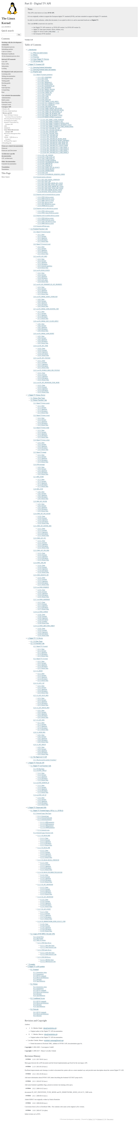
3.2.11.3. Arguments (42, 532)
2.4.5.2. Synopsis (41, 288)
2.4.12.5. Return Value (43, 380)
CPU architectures (7, 158)
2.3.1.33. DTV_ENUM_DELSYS (45, 169)
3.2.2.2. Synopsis (41, 419)
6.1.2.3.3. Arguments (45, 866)
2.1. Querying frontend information (41, 67)
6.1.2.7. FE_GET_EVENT (44, 909)
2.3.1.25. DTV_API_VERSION (45, 155)
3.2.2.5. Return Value (42, 425)
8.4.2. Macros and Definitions (41, 1014)
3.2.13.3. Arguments (42, 556)
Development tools (7, 78)
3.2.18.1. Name (41, 614)
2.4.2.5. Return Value (42, 253)
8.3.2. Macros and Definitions (41, 1003)
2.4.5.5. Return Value (42, 294)
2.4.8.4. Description (42, 329)
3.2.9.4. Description (42, 509)
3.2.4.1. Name (40, 442)
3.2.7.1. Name (40, 479)
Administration (6, 98)
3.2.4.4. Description (42, 447)
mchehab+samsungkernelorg (53, 1040)
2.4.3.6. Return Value (42, 267)
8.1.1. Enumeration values (40, 972)
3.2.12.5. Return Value (43, 547)
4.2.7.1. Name (40, 722)
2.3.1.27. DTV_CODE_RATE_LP (46, 158)
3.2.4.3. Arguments (42, 446)
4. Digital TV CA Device (35, 638)
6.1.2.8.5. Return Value (46, 931)
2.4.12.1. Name (41, 373)
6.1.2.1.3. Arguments (45, 841)
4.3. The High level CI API (38, 757)
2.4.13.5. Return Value (43, 392)
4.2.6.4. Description (42, 715)
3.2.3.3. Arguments (42, 433)
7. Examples (31, 964)
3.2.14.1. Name (41, 565)
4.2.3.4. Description (42, 678)
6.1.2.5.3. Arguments (45, 890)
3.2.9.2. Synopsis (41, 505)
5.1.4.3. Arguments (42, 801)
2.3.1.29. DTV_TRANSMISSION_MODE (48, 162)
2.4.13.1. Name (41, 385)
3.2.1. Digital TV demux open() (41, 403)
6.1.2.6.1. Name (44, 899)
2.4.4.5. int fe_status (42, 280)
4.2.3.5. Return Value (42, 680)
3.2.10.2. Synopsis (42, 518)
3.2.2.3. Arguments (42, 421)
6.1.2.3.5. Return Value (46, 869)
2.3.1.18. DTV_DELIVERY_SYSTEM (47, 106)
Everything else (7, 143)
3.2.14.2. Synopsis (42, 567)
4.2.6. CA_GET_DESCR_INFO (41, 707)
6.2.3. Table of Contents (39, 940)
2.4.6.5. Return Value (42, 306)
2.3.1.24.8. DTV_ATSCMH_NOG (48, 132)
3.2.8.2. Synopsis (41, 493)
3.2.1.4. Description (42, 411)
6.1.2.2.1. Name (44, 850)
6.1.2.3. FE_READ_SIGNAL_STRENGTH (48, 860)
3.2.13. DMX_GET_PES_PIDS (41, 550)
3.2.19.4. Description (42, 633)
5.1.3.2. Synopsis (41, 787)
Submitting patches (7, 49)
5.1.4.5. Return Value (42, 804)
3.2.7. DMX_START (38, 476)
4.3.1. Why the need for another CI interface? (44, 760)
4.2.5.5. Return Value (42, 705)
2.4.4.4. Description (42, 278)
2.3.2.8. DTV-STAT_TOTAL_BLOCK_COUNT (49, 191)
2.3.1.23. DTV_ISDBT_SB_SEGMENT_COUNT (49, 115)
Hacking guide (6, 83)
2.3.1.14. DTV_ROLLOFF (44, 99)
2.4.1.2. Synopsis (41, 236)
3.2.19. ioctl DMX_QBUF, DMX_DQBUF (44, 625)
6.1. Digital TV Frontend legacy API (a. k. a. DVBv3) (46, 810)
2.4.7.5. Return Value (42, 318)
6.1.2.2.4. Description (45, 855)
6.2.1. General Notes (38, 936)
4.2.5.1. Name (40, 698)
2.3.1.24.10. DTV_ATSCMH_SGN (49, 135)
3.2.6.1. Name (40, 467)
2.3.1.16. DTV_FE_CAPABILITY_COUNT (48, 103)
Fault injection (6, 87)
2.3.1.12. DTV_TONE (43, 96)
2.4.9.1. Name (40, 336)
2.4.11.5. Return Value (43, 367)
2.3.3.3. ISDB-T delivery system (45, 200)
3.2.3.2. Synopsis (41, 432)
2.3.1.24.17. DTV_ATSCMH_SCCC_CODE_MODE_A (54, 147)
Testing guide (6, 81)
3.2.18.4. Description (42, 619)
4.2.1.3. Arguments (42, 652)
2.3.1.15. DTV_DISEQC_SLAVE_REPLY (48, 101)
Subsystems (5, 66)
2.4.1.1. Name (40, 234)
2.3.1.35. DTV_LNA (42, 172)
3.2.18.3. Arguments (42, 618)
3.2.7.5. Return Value (42, 486)
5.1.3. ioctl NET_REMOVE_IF (41, 782)
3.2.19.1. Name (41, 628)
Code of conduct (7, 51)
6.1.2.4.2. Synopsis (45, 876)
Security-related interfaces (10, 111)
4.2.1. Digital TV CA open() (40, 646)
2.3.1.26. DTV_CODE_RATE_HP (46, 157)
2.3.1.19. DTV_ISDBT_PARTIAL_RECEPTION (49, 108)
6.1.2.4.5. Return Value (46, 882)
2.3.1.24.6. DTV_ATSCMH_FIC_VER (50, 128)
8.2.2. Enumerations (38, 988)
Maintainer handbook (8, 54)
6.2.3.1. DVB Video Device (44, 943)
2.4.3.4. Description (42, 264)
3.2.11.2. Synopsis (42, 530)
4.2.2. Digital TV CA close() (40, 658)
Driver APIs (5, 64)
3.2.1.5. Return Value (42, 412)
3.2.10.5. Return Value (43, 523)
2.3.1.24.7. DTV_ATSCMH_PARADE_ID (51, 130)
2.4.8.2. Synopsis (41, 325)
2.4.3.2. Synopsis (41, 260)
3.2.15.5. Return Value (43, 584)
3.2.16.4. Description (42, 595)
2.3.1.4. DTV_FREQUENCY (44, 82)
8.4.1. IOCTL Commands (39, 1012)
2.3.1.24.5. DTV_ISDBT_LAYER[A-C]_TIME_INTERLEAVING (56, 126)
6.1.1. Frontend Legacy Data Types (42, 813)
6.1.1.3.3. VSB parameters (47, 825)
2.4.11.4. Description (42, 366)
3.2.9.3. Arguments (42, 507)
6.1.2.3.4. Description (45, 868)
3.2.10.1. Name (41, 516)
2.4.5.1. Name (40, 287)
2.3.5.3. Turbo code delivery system (46, 221)
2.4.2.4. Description (42, 252)
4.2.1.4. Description (42, 654)
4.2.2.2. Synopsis (41, 663)
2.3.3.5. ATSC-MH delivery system (46, 204)
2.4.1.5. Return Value (42, 241)
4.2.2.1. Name (40, 661)
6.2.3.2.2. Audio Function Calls (48, 954)
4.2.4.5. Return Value (42, 692)
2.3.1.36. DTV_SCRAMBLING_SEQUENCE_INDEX (51, 174)
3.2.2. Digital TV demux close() (41, 415)
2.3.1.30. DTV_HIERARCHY (44, 164)
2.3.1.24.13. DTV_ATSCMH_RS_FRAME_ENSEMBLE (54, 140)
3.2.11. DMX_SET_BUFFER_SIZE (42, 526)
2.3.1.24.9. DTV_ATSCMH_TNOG (49, 133)
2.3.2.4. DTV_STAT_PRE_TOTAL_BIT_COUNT (50, 185)
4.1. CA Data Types (36, 641)
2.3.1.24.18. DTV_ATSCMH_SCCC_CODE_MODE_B (54, 149)
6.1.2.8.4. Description (45, 929)
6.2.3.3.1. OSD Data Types (47, 959)
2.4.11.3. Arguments (42, 364)
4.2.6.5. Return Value (42, 717)
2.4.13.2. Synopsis (42, 387)
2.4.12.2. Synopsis (42, 374)
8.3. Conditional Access (37, 998)
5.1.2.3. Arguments (42, 776)
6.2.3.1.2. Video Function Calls (48, 947)
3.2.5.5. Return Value (42, 462)
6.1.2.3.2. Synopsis (45, 864)
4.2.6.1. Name (40, 710)
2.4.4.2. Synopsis (41, 274)
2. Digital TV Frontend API (36, 64)
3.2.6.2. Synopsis (41, 469)
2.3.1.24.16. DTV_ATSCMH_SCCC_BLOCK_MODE (54, 145)
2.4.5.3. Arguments (42, 290)
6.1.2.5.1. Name (44, 887)
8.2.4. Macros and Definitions (41, 992)
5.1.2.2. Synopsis (41, 775)
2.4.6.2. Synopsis (41, 301)
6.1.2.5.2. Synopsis (45, 889)
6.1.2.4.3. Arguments (45, 878)
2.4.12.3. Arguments (42, 376)
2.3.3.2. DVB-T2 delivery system (45, 198)
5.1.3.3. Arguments (42, 789)
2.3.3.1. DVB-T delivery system (45, 197)
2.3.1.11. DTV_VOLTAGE (44, 94)
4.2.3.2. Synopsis (41, 675)
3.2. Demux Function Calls (38, 400)
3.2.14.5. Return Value (43, 572)
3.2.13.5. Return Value (43, 560)
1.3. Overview (34, 57)
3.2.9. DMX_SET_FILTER (40, 501)
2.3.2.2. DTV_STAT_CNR (44, 181)
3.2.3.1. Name (40, 430)
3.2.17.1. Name (41, 602)
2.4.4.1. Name (40, 273)
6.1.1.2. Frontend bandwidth (44, 818)
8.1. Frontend (34, 969)
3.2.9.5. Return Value (42, 511)
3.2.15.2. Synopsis (42, 579)
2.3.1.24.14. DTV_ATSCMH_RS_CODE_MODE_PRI (54, 142)
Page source (110, 1119)
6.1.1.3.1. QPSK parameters (47, 822)
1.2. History (34, 55)
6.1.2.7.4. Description (45, 917)
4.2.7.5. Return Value (42, 729)
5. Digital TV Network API (36, 763)
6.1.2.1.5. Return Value (46, 845)
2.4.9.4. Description (42, 341)
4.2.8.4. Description (42, 740)
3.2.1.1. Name (40, 405)
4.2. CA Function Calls (37, 643)
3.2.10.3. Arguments (42, 519)
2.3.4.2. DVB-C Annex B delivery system (47, 213)
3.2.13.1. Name (41, 553)
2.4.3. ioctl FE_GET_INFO (40, 256)
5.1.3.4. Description (42, 790)
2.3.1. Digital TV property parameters (42, 74)
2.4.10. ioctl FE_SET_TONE (40, 345)
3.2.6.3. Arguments (42, 470)
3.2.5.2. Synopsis (41, 456)
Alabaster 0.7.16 (101, 1119)
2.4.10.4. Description (42, 353)
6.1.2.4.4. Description (45, 880)
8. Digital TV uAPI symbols (36, 966)
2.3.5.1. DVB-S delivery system (45, 218)
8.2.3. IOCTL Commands (39, 990)
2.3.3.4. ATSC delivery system (45, 202)
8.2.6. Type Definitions (39, 995)
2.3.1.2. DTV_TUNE (42, 79)
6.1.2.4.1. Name (44, 875)
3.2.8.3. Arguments (42, 495)
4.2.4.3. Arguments (42, 689)
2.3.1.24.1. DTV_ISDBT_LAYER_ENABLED (52, 119)
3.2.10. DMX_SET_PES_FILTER (41, 513)
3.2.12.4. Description (42, 546)
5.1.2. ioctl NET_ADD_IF (39, 770)
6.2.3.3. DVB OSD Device (44, 957)
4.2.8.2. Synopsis (41, 736)
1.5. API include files (36, 61)
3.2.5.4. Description (42, 460)
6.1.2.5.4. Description (45, 892)
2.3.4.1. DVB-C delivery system (45, 211)
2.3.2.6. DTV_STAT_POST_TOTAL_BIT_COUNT (50, 188)
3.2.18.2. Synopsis (42, 616)
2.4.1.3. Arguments (42, 238)
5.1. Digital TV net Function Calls (40, 766)
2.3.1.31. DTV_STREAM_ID (44, 165)
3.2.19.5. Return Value (43, 635)
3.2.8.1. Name (40, 491)
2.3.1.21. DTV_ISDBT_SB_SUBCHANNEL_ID (49, 112)
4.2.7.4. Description (42, 728)
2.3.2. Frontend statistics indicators (42, 177)
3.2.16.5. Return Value (43, 597)
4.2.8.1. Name (40, 735)
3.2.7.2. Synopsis (41, 481)
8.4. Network (34, 1009)
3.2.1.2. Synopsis (41, 407)
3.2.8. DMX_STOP (38, 489)
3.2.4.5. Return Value (42, 449)
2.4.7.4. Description (42, 316)
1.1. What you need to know (39, 53)
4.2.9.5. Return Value (42, 754)
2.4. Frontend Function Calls (39, 229)
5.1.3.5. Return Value (42, 792)
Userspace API (6, 107)
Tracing (4, 85)
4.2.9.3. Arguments (42, 750)
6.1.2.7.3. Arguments (45, 915)
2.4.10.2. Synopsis (42, 350)
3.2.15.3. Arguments (42, 581)
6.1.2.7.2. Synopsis (45, 913)
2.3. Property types (36, 71)
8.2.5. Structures (37, 993)
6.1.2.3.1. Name (44, 862)
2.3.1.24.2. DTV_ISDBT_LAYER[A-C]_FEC (51, 121)
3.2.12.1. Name (41, 540)
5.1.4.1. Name (40, 797)
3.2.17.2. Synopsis (42, 604)
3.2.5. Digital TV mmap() (39, 452)
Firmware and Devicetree (9, 150)
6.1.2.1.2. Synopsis (45, 840)
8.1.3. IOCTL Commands (39, 976)
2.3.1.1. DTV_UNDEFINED (44, 77)
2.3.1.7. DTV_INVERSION (44, 87)
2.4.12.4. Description (42, 378)
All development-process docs (11, 56)
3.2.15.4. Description (42, 583)
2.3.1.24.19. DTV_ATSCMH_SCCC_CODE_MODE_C (54, 151)
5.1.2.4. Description (42, 778)
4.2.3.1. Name (40, 673)
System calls (6, 109)
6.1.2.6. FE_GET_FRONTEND (45, 897)
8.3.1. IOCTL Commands (39, 1001)
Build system (5, 100)
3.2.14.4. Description (42, 570)
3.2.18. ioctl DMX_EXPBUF (40, 612)
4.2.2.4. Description (42, 666)
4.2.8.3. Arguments (42, 738)
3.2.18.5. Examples (42, 621)
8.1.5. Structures (37, 979)
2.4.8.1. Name (40, 324)
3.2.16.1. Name (41, 590)
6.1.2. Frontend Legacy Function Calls (43, 832)
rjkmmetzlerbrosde (49, 1028)
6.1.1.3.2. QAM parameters (47, 824)
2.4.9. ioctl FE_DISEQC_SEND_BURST (43, 333)
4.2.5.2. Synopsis (41, 700)
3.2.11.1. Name (41, 528)
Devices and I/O (7, 113)
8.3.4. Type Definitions (39, 1006)
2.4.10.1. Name (41, 348)
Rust (3, 92)
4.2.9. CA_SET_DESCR (39, 744)
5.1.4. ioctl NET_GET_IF (39, 795)
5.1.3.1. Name (40, 785)
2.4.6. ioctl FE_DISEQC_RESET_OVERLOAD (45, 296)
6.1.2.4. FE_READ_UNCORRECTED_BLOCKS (49, 872)
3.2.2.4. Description (42, 423)
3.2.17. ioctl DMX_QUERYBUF (41, 599)
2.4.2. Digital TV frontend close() (41, 244)
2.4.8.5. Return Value (42, 330)
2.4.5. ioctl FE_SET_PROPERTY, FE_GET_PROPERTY (47, 284)
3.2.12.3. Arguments (42, 544)
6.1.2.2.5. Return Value (46, 857)
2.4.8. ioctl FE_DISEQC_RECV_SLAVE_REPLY (45, 321)
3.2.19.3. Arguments (42, 632)
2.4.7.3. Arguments (42, 315)
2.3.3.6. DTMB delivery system (45, 205)
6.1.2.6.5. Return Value (46, 906)
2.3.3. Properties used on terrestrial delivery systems (46, 194)
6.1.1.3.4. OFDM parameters (47, 827)
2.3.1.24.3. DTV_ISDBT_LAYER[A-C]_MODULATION (54, 123)
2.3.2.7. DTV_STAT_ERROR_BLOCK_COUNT (49, 190)
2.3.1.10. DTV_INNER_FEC (44, 92)
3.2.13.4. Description (42, 558)
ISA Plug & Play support (10, 141)
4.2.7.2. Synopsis (41, 724)
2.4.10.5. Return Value (43, 355)
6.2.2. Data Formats (38, 938)
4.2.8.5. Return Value (42, 742)
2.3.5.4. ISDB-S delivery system (45, 223)
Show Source (6, 177)
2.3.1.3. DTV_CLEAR (43, 80)
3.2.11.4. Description (42, 533)
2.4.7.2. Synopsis (41, 313)
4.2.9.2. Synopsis (41, 749)
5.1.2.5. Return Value (42, 780)
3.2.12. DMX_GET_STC (39, 538)
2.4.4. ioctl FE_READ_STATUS (41, 270)
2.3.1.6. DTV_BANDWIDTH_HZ (45, 86)
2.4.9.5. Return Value (42, 343)
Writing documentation (8, 76)
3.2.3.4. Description (42, 435)
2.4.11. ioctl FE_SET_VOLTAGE (41, 358)
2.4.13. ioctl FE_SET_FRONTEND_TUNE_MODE (46, 382)
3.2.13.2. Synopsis (42, 555)
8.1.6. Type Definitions (39, 981)
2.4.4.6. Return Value (42, 281)
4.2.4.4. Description (42, 691)
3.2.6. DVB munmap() (39, 464)
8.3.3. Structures (37, 1004)
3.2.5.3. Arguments (42, 458)
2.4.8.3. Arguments (42, 327)
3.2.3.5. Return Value (42, 437)
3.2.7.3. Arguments (42, 483)
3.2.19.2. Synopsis (42, 630)
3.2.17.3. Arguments (42, 605)
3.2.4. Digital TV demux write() (41, 440)
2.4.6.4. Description (42, 304)
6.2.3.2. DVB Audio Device (44, 950)
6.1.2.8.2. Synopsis (45, 925)
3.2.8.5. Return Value (42, 498)
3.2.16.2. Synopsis (42, 591)
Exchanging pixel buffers (10, 120)
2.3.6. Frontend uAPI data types (41, 226)
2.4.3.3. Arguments (42, 262)
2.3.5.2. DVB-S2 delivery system (45, 220)
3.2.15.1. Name (41, 577)
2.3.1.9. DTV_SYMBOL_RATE (45, 91)
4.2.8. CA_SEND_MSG (39, 732)
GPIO (5, 126)
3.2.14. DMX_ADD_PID (39, 562)
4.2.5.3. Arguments (42, 701)
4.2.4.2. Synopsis (41, 687)
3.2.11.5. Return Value (43, 535)
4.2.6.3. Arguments (42, 714)
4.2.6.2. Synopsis (41, 712)
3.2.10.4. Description (42, 521)
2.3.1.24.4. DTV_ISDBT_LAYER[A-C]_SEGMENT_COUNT (56, 125)
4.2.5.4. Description (42, 703)
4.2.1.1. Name (40, 649)
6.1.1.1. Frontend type (43, 816)
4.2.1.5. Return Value (42, 656)
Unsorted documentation (9, 164)
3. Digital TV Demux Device (36, 395)
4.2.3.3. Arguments (42, 677)
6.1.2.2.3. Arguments (45, 854)
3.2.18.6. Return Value (43, 623)
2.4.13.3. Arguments (42, 388)
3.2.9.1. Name (40, 504)
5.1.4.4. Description (42, 803)
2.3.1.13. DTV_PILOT (43, 98)
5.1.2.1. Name (40, 773)
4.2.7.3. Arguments (42, 726)
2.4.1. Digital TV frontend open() (41, 231)
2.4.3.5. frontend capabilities (44, 266)
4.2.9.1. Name (40, 747)
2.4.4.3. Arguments (42, 276)
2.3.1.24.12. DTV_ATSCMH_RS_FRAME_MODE (53, 138)
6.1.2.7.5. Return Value (46, 918)
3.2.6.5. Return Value (42, 474)
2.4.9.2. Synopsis (41, 338)
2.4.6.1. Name (40, 299)
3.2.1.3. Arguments (42, 409)
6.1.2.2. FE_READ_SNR (43, 847)
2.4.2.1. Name (40, 246)
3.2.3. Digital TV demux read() (41, 427)
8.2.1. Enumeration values (40, 987)
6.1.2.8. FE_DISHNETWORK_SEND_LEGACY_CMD (51, 921)
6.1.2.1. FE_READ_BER (43, 835)
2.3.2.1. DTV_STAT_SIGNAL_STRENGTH (48, 179)
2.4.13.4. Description (42, 390)
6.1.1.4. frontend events (43, 830)
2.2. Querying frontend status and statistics (43, 69)
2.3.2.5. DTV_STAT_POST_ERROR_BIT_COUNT (50, 186)
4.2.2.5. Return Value (42, 668)
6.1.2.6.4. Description (45, 904)
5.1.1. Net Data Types (38, 768)
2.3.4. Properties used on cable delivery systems (45, 208)
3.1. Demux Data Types (37, 398)
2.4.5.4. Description (42, 292)
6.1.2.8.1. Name (44, 924)
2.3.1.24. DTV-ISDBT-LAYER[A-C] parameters (49, 117)
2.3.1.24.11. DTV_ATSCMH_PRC (49, 137)
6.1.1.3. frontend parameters (44, 819)
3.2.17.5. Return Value (43, 609)
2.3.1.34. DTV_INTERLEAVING (45, 170)
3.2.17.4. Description (42, 607)
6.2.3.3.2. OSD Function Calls (48, 961)
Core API (4, 61)
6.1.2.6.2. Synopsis (45, 901)
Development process (8, 47)
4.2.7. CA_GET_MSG (39, 720)
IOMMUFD (7, 128)
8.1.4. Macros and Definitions (41, 977)
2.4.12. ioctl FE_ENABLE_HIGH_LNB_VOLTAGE (46, 370)
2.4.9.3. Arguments (42, 339)
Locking (4, 68)
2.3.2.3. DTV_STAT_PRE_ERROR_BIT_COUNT (50, 183)
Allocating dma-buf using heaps (12, 118)
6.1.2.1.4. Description (45, 843)
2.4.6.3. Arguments (42, 302)
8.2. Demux (34, 984)
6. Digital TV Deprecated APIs (37, 807)
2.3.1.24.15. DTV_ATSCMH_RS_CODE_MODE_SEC (54, 144)
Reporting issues (6, 102)
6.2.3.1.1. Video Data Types (47, 945)
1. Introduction (32, 49)
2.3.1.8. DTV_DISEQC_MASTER (46, 89)
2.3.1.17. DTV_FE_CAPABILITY (46, 105)
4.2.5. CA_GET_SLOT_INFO (40, 695)
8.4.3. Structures (37, 1015)
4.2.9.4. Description (42, 752)
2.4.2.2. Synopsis (41, 248)
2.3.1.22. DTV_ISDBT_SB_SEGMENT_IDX (48, 113)
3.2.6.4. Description (42, 472)
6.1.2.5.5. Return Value (46, 894)
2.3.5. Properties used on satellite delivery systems (46, 215)
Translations (5, 169)
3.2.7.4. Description (42, 484)
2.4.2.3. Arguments (42, 250)
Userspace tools (6, 104)
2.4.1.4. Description (42, 239)
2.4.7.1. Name (40, 311)
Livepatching (5, 90)
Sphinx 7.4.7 (91, 1119)
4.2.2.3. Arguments (42, 664)
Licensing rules (6, 74)
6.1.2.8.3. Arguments (45, 927)
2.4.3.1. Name (40, 259)
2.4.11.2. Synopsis (42, 362)
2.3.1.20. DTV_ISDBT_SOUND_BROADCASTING (50, 110)
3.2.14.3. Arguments (42, 568)
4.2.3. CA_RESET (38, 671)
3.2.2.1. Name (40, 418)
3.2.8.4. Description (42, 497)
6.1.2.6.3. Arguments (45, 903)
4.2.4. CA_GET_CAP (38, 683)
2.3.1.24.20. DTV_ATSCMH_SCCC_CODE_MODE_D (54, 152)
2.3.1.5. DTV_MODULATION (45, 84)
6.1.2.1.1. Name (44, 838)
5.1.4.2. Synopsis (41, 799)
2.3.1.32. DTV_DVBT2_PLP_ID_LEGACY (48, 167)
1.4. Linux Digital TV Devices (39, 59)
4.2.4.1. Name (40, 686)
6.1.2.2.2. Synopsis (45, 852)
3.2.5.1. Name (40, 455)
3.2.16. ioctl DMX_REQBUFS (41, 587)
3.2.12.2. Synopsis (42, 542)
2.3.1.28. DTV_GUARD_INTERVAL (46, 160)
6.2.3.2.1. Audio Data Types (47, 952)
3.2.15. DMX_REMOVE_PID (40, 575)
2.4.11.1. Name (41, 360)
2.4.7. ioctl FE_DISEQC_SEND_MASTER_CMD (46, 309)
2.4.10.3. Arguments (42, 352)
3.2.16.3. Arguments (42, 593)
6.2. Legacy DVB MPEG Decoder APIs (42, 934)
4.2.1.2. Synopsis (41, 650)
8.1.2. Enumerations (38, 974)
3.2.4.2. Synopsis (41, 444)
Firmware (4, 148)
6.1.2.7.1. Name (44, 911)
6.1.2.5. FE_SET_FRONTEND (45, 884)
